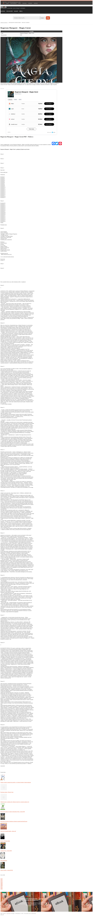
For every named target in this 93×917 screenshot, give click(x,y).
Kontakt (36, 3)
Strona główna (4, 22)
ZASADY (16, 11)
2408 (2, 885)
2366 (2, 883)
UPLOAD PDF (9, 11)
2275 (2, 878)
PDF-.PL (4, 7)
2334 (2, 882)
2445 (2, 887)
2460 (2, 888)
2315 (2, 880)
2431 (2, 886)
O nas (7, 3)
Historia (30, 3)
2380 (2, 884)
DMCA (20, 11)
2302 (2, 879)
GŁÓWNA (3, 11)
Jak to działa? (13, 3)
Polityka (25, 3)
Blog (19, 3)
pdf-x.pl (2, 914)
